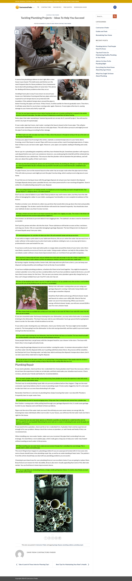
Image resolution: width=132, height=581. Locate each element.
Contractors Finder (52, 15)
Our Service (57, 7)
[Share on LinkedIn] (59, 538)
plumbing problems (68, 545)
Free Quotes (67, 7)
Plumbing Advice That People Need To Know (106, 47)
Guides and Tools (101, 31)
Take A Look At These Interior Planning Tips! (33, 564)
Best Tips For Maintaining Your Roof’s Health (71, 564)
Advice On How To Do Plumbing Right (103, 62)
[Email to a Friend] (52, 538)
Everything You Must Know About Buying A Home (105, 68)
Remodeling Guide (80, 7)
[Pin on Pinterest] (56, 538)
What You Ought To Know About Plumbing (105, 75)
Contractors (46, 7)
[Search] (38, 7)
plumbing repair (78, 545)
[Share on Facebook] (45, 538)
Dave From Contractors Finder (61, 23)
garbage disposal (57, 545)
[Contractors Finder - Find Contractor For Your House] (25, 7)
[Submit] (115, 16)
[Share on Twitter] (49, 538)
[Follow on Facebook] (115, 7)
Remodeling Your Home (104, 35)
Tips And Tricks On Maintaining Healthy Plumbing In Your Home (106, 55)
